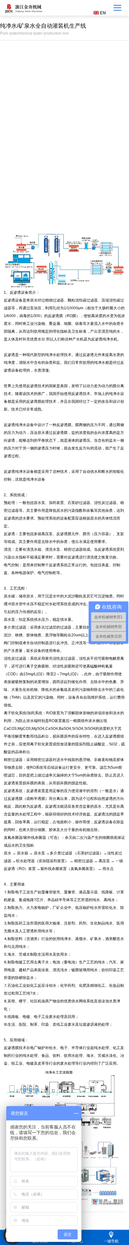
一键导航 (111, 1241)
